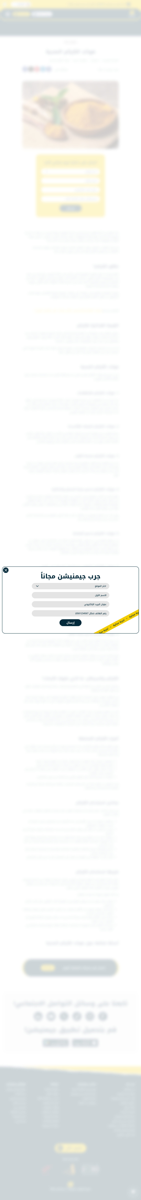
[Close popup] (6, 570)
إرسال (71, 622)
